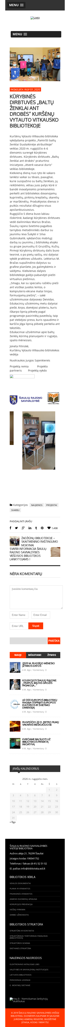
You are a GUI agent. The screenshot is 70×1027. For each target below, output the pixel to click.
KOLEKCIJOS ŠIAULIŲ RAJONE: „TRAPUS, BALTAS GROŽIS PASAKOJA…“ (39, 683)
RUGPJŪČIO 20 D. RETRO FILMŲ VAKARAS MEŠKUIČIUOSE (40, 723)
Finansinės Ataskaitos (21, 893)
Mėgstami (34, 655)
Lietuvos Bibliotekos (20, 974)
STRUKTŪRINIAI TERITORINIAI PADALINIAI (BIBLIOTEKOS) (29, 937)
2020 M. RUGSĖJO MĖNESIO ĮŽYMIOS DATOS (38, 664)
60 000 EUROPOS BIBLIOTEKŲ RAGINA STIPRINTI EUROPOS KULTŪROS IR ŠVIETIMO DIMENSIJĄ (39, 703)
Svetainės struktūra (20, 948)
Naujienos (36, 505)
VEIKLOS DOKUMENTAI (20, 883)
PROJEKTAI (51, 505)
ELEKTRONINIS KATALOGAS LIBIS (24, 964)
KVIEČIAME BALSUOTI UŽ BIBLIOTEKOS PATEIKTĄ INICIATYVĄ (36, 742)
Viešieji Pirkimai (17, 909)
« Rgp (13, 822)
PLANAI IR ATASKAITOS (20, 888)
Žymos (51, 655)
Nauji (17, 655)
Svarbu (15, 510)
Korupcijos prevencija (21, 904)
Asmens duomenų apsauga (23, 899)
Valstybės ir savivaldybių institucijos (29, 969)
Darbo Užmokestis (19, 914)
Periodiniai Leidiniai (20, 980)
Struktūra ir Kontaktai (22, 930)
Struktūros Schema (20, 943)
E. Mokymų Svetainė (20, 985)
